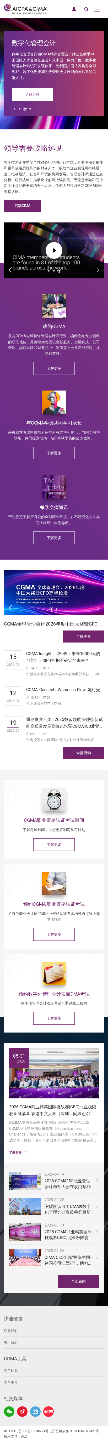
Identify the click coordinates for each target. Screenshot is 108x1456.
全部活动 (83, 753)
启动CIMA (22, 206)
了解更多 (32, 94)
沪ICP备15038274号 (34, 1431)
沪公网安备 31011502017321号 (75, 1431)
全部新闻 (78, 1281)
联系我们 (11, 1331)
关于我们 (11, 1342)
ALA (24, 1436)
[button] (14, 109)
